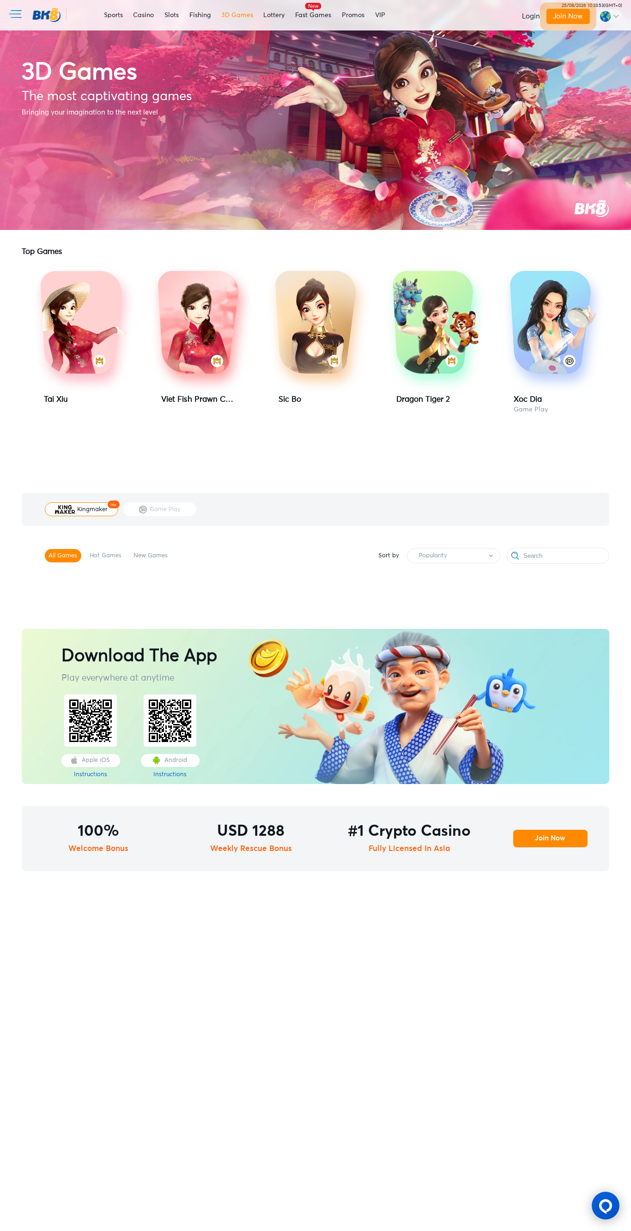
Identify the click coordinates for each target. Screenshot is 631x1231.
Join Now (568, 16)
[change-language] (609, 16)
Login (531, 16)
